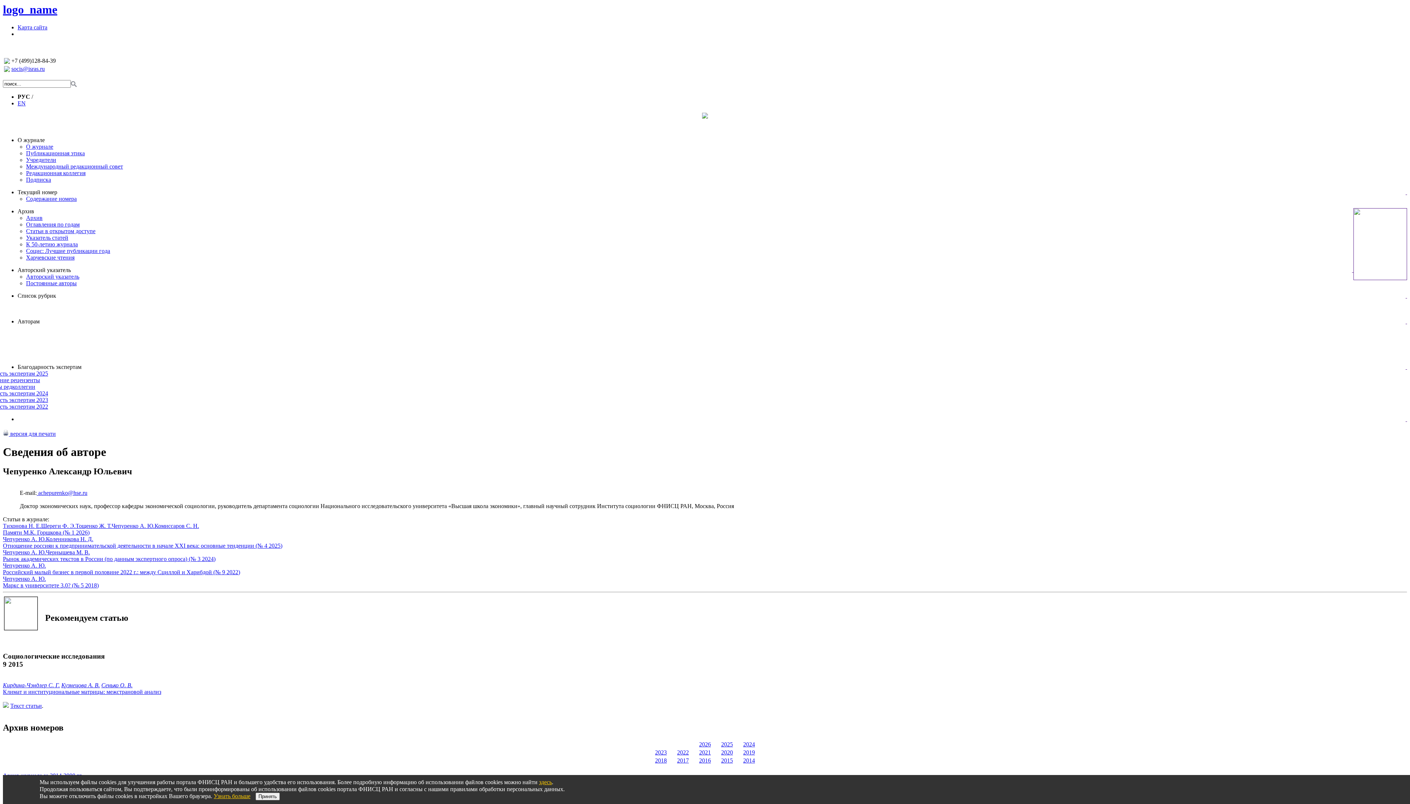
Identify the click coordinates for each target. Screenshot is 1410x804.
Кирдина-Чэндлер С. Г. (31, 685)
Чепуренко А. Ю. (133, 526)
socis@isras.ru (28, 69)
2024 (749, 744)
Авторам (29, 321)
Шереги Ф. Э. (58, 526)
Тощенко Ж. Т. (94, 526)
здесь (545, 782)
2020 (727, 752)
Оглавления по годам (53, 224)
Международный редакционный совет (74, 166)
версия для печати (32, 434)
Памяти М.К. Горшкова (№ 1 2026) (46, 532)
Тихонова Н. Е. (22, 526)
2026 (705, 744)
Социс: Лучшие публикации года (68, 251)
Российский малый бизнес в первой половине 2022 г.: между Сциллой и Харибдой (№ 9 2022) (121, 572)
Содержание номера (51, 199)
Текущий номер (37, 192)
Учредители (41, 160)
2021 (705, 752)
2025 (727, 744)
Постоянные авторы (51, 283)
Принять (267, 796)
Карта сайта (32, 27)
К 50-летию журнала (52, 244)
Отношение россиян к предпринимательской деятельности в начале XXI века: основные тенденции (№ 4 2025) (142, 546)
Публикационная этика (55, 153)
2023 (661, 752)
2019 (749, 752)
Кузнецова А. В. (80, 685)
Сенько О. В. (117, 685)
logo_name (30, 9)
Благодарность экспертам (50, 367)
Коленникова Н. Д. (69, 539)
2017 (683, 760)
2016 (705, 760)
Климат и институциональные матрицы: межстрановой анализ (82, 692)
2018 (661, 760)
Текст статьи (26, 706)
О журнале (31, 140)
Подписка (38, 180)
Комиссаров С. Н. (177, 526)
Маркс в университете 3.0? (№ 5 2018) (51, 585)
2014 (749, 760)
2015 (727, 760)
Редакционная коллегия (56, 173)
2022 (683, 752)
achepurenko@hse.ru (62, 493)
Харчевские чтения (50, 257)
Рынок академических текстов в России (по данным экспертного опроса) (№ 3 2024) (109, 559)
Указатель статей (47, 238)
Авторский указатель (44, 270)
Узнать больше (232, 796)
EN (22, 103)
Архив (26, 211)
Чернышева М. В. (68, 552)
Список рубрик (37, 296)
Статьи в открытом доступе (60, 231)
